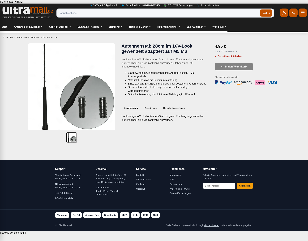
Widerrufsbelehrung (180, 188)
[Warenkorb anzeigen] (293, 13)
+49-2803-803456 (151, 5)
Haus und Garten (138, 26)
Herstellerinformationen (174, 108)
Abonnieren (245, 186)
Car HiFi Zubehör (58, 26)
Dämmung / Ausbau (88, 26)
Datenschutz (176, 184)
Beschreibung (131, 108)
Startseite (8, 37)
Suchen (266, 13)
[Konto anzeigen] (284, 13)
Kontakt (140, 175)
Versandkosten (143, 179)
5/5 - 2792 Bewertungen (180, 5)
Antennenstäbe (50, 37)
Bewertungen (151, 108)
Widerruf (140, 188)
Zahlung (140, 184)
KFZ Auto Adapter (167, 26)
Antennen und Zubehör (27, 26)
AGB (172, 179)
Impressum (175, 175)
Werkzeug (218, 26)
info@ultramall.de (64, 198)
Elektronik (114, 26)
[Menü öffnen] (303, 13)
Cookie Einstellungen (180, 193)
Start (4, 26)
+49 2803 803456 (64, 193)
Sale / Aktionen (195, 26)
